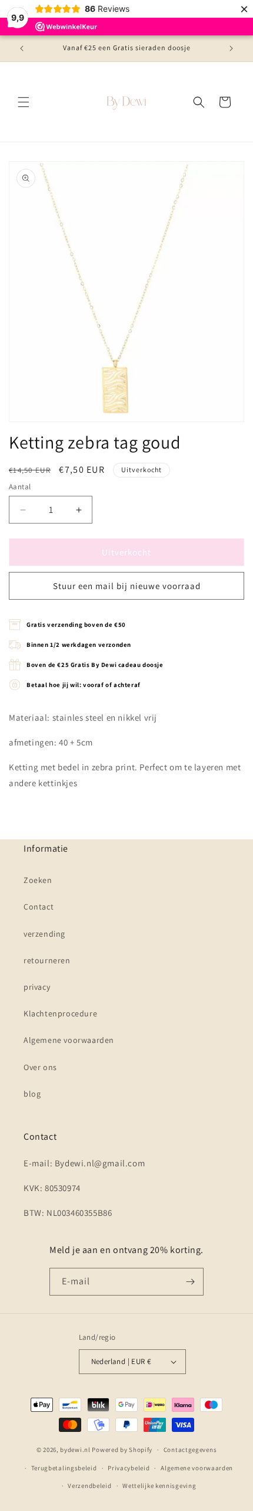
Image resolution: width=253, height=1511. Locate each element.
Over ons (40, 1067)
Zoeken (38, 880)
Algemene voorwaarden (69, 1040)
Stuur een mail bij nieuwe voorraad (127, 585)
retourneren (47, 960)
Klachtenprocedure (60, 1013)
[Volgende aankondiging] (231, 48)
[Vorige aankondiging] (22, 48)
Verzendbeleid (89, 1485)
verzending (44, 933)
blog (32, 1093)
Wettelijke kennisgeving (159, 1485)
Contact (39, 906)
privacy (37, 987)
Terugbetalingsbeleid (64, 1468)
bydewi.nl (75, 1449)
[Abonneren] (190, 1282)
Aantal (20, 487)
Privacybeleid (128, 1468)
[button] (23, 102)
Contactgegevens (190, 1449)
